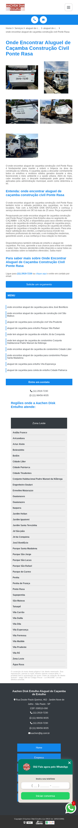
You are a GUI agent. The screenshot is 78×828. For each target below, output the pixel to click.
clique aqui (41, 273)
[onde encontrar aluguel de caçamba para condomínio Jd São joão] (56, 77)
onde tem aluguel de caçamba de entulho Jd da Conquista (36, 334)
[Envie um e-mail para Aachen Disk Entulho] (43, 19)
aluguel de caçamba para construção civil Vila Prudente (34, 322)
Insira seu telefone (45, 779)
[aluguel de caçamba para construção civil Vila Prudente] (22, 77)
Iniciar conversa (45, 795)
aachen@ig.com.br (40, 733)
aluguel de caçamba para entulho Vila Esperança (31, 364)
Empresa (39, 757)
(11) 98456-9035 (40, 395)
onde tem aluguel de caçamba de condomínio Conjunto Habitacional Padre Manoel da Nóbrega (34, 341)
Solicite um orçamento (39, 284)
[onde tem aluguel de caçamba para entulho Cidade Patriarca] (22, 111)
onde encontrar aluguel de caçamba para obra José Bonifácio (37, 307)
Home (39, 747)
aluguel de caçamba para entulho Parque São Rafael (33, 328)
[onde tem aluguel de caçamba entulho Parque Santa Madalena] (22, 146)
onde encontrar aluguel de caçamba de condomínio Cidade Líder (39, 349)
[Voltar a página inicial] (15, 7)
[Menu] (68, 7)
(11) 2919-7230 (25, 273)
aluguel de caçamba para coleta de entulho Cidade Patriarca (37, 370)
